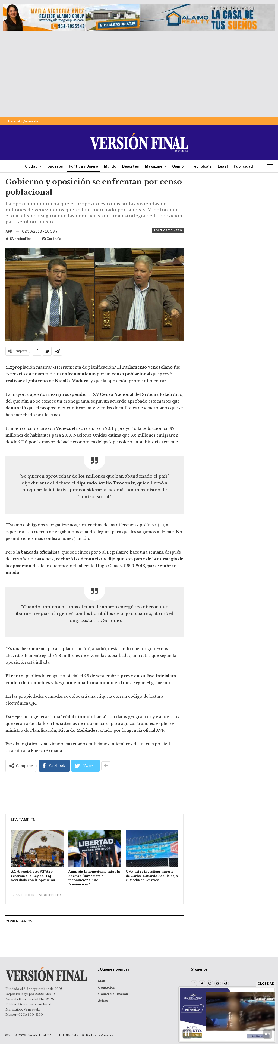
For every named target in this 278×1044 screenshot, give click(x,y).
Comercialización (113, 994)
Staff (101, 981)
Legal (223, 166)
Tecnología (202, 166)
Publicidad (243, 166)
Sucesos (55, 166)
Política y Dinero (83, 166)
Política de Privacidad (100, 1035)
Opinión (179, 166)
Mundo (110, 166)
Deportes (130, 166)
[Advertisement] (139, 72)
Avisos (103, 1000)
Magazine (153, 166)
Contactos (106, 987)
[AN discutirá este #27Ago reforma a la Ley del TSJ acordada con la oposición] (37, 848)
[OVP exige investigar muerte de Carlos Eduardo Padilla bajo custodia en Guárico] (152, 848)
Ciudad (31, 166)
